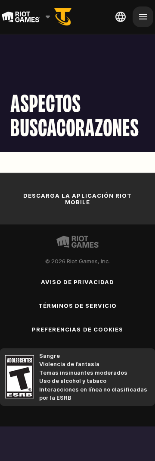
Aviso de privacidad (78, 281)
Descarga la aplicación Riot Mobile (77, 198)
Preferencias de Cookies (77, 329)
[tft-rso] (62, 16)
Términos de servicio (77, 305)
